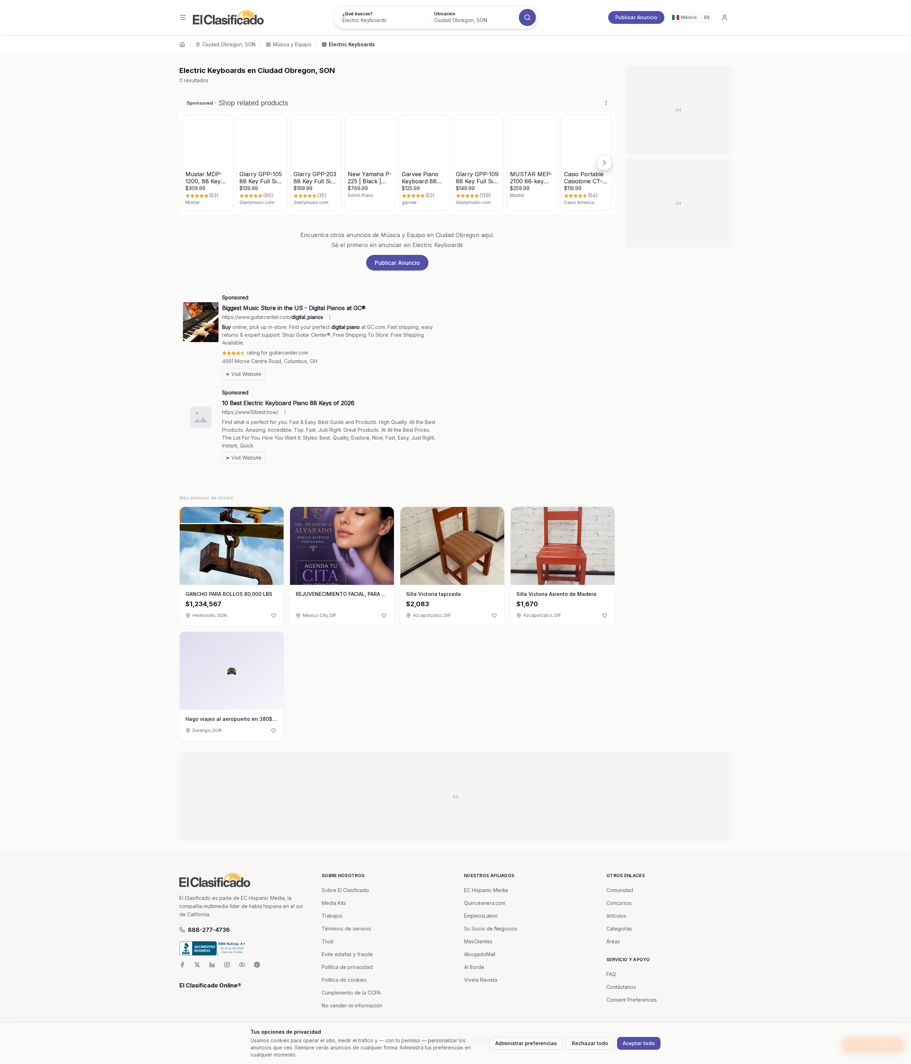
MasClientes (478, 941)
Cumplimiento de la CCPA (351, 993)
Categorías (619, 929)
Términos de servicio (346, 929)
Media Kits (334, 903)
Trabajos (332, 916)
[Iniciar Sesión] (724, 17)
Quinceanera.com (484, 903)
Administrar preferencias (526, 1043)
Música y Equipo (292, 44)
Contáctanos (621, 987)
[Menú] (183, 17)
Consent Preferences (631, 1000)
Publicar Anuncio (636, 17)
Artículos (616, 916)
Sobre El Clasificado (345, 890)
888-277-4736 (209, 929)
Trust (327, 941)
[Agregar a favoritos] (273, 615)
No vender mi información (352, 1005)
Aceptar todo (639, 1043)
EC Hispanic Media (486, 890)
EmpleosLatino (481, 916)
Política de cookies (344, 980)
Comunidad (619, 890)
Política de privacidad (347, 967)
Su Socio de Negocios (490, 929)
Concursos (619, 903)
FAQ (611, 974)
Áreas (613, 941)
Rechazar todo (590, 1043)
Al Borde (474, 967)
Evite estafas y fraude (347, 954)
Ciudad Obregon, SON (229, 44)
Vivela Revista (480, 980)
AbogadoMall (479, 954)
